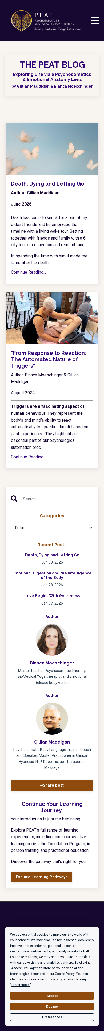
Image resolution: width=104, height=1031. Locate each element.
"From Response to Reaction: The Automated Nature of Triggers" (48, 359)
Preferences (52, 1017)
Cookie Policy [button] (64, 974)
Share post (53, 785)
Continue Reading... (28, 272)
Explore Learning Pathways (41, 877)
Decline (52, 1006)
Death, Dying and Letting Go (47, 183)
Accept (52, 996)
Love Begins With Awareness (52, 596)
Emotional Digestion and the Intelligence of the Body (52, 575)
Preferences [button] (20, 985)
